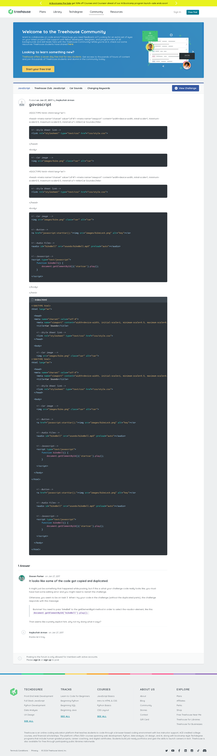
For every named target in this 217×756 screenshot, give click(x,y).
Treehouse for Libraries (188, 719)
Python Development (34, 705)
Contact (144, 714)
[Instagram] (192, 750)
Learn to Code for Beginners (75, 696)
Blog (142, 700)
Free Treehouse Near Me (189, 714)
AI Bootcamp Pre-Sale (60, 3)
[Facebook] (179, 750)
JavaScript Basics (105, 696)
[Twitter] (166, 750)
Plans (42, 11)
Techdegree (76, 11)
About (143, 696)
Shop (179, 710)
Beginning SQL (68, 705)
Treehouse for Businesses (189, 724)
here (70, 44)
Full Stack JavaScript (34, 700)
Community (96, 11)
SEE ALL (29, 721)
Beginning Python (70, 700)
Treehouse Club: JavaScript (49, 88)
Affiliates (181, 700)
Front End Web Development (38, 696)
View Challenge (187, 88)
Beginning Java (68, 710)
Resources (116, 11)
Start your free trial (38, 69)
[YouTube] (173, 750)
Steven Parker (36, 576)
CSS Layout (103, 710)
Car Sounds (76, 88)
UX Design (29, 714)
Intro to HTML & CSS (107, 700)
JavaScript (24, 88)
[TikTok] (198, 750)
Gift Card (144, 719)
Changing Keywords (98, 88)
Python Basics (104, 705)
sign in (37, 660)
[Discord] (204, 750)
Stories (143, 710)
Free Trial (192, 12)
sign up (47, 660)
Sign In (177, 12)
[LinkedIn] (185, 750)
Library (57, 11)
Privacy (34, 750)
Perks (179, 705)
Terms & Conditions (19, 750)
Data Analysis (30, 710)
